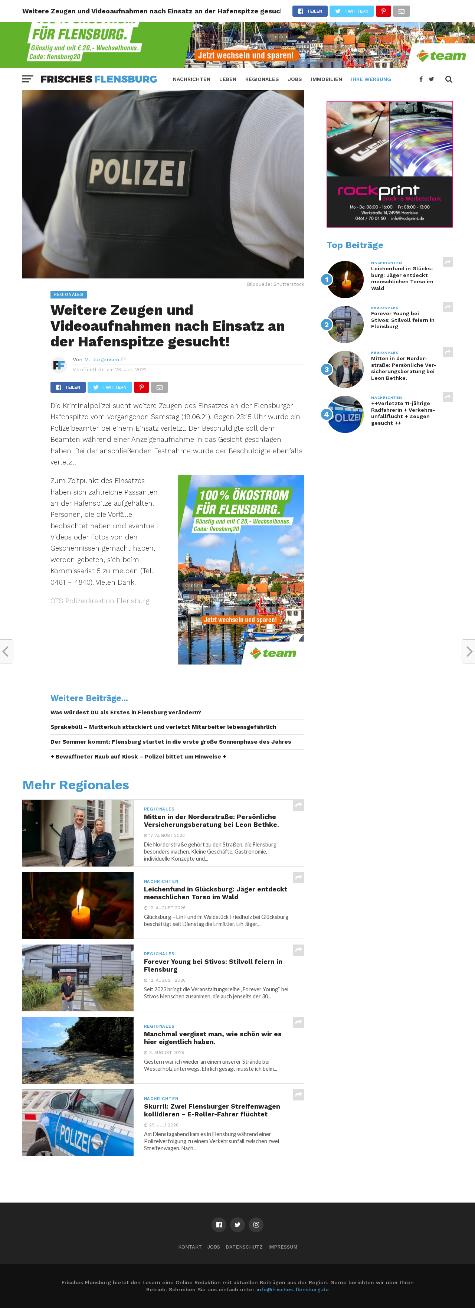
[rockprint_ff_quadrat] (390, 225)
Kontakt (190, 1247)
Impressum (282, 1247)
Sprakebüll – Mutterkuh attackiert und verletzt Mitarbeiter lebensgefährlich (163, 727)
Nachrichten (191, 79)
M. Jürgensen (101, 359)
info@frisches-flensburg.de (292, 1289)
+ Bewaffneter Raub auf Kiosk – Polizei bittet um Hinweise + (138, 756)
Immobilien (326, 79)
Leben (227, 79)
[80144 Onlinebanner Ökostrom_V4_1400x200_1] (237, 65)
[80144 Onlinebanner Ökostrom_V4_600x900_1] (241, 662)
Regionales (262, 79)
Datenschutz (244, 1247)
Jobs (295, 79)
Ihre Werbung (371, 79)
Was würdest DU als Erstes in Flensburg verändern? (125, 712)
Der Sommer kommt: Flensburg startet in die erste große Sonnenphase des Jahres (170, 741)
